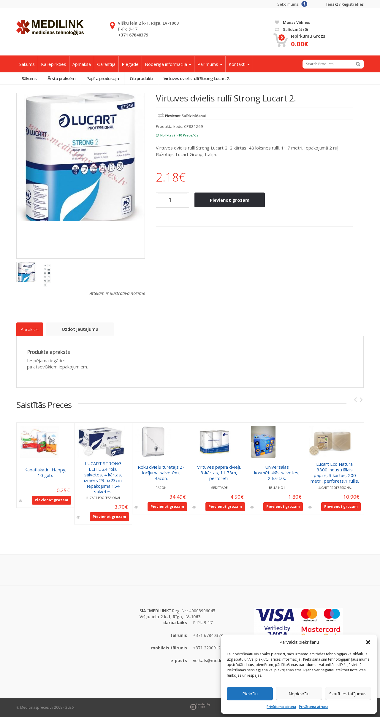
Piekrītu (250, 694)
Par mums (208, 64)
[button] (368, 642)
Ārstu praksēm (61, 78)
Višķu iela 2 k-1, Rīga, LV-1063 (148, 23)
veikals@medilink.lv (213, 660)
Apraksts (30, 329)
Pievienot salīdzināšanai (185, 115)
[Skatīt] (21, 500)
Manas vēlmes (296, 22)
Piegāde (130, 64)
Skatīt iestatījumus (348, 694)
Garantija (106, 64)
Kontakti (238, 64)
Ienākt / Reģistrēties (345, 4)
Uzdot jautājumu (80, 329)
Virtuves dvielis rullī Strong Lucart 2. (197, 78)
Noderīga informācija (166, 64)
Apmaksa (81, 64)
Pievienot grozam (229, 200)
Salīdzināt (295, 29)
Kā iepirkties (53, 64)
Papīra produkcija (102, 78)
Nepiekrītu (299, 694)
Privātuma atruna (281, 706)
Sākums (27, 64)
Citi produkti (141, 78)
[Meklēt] (358, 64)
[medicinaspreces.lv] (50, 27)
